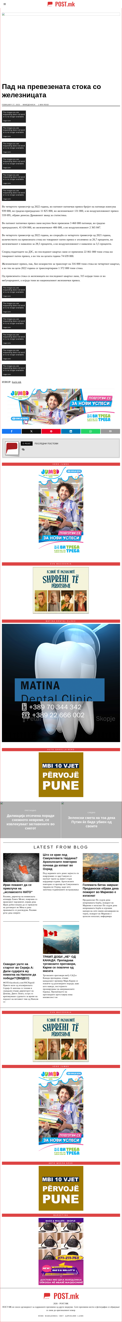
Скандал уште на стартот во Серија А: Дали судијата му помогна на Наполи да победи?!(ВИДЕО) (19, 971)
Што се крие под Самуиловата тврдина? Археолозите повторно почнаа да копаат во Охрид (60, 862)
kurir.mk (16, 382)
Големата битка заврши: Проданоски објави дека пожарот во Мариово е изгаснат (101, 890)
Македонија (29, 105)
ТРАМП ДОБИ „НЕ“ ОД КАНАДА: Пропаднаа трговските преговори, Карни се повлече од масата (59, 963)
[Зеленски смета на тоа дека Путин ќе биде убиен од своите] (91, 820)
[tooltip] (11, 431)
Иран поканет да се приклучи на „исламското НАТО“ (18, 888)
